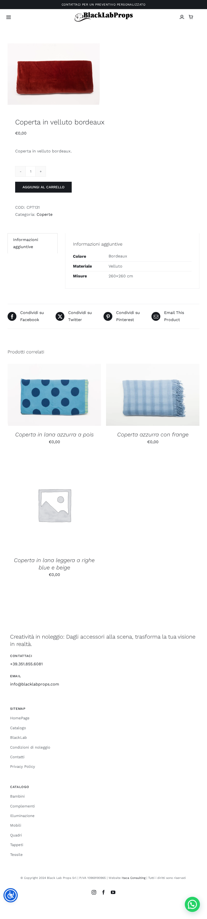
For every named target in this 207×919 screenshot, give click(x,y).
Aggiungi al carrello (43, 187)
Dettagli (81, 396)
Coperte (45, 214)
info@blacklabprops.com (34, 684)
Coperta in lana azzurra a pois (54, 434)
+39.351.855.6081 (26, 664)
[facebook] (103, 892)
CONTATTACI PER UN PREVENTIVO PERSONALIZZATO (104, 4)
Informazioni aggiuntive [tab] (25, 243)
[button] (192, 904)
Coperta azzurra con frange (153, 434)
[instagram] (94, 892)
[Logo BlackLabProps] (104, 13)
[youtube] (113, 892)
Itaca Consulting (133, 878)
